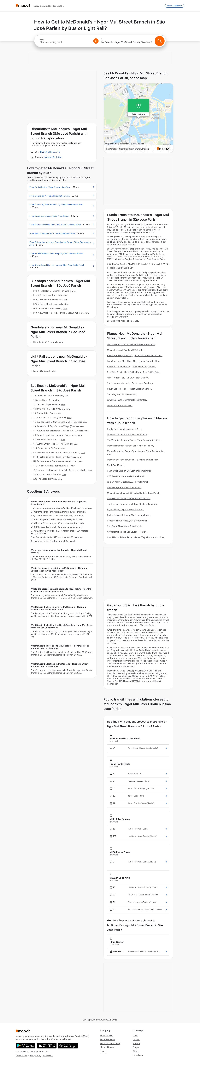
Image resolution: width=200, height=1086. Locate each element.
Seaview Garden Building (118, 367)
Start (42, 39)
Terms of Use (21, 1056)
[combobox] (65, 42)
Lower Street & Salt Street (120, 405)
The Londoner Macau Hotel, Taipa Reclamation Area (132, 504)
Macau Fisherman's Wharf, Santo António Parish (130, 446)
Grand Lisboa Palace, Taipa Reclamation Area (128, 498)
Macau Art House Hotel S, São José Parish (127, 434)
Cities (136, 1051)
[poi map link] (138, 118)
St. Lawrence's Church (137, 378)
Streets (136, 1043)
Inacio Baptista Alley (149, 361)
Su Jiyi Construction (116, 389)
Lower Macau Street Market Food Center (126, 400)
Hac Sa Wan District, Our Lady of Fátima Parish (129, 471)
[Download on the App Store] (47, 1046)
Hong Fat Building (132, 372)
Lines (135, 1035)
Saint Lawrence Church (118, 383)
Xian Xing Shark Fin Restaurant (121, 394)
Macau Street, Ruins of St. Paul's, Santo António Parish (133, 493)
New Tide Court (114, 372)
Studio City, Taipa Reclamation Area (124, 429)
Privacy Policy (35, 1056)
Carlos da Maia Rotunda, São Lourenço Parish (128, 515)
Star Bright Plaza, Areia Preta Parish (124, 526)
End (102, 39)
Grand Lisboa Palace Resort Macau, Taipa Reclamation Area (135, 537)
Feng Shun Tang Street (144, 367)
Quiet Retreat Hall (115, 378)
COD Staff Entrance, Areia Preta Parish (125, 476)
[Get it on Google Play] (25, 1046)
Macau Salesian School (140, 389)
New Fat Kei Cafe (151, 372)
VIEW (74, 291)
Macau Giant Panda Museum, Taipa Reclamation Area (132, 460)
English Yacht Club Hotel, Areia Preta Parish (127, 482)
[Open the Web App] (68, 1046)
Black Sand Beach (115, 465)
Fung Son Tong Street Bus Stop (122, 361)
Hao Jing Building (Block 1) (119, 355)
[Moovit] (23, 6)
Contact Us (48, 1056)
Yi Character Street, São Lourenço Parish (126, 532)
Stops (136, 1047)
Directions (138, 1055)
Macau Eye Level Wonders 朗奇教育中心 (126, 350)
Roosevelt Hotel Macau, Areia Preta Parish (127, 521)
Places (136, 1039)
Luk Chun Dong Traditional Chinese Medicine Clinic (131, 344)
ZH (103, 1051)
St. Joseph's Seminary (142, 383)
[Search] (160, 41)
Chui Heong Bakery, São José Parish (124, 487)
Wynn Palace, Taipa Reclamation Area (125, 509)
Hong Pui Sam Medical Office (148, 355)
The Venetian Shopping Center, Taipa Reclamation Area (133, 440)
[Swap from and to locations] (96, 41)
